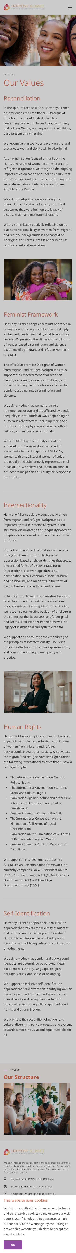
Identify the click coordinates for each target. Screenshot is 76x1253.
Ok (13, 1245)
